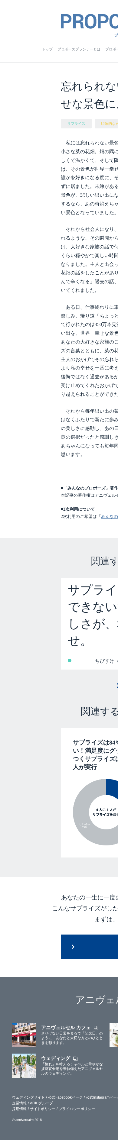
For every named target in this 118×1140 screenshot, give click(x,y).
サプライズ (76, 123)
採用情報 (19, 1109)
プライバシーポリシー (77, 1109)
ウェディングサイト (28, 1097)
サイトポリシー (42, 1109)
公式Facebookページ (65, 1097)
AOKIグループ (41, 1103)
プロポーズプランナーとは (79, 49)
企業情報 (19, 1103)
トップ (47, 49)
